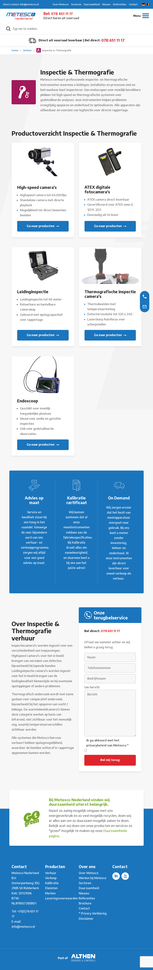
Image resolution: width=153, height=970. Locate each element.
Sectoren (76, 4)
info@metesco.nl (23, 926)
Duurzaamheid (92, 4)
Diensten (51, 888)
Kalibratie (52, 883)
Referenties (120, 4)
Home (15, 50)
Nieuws (106, 4)
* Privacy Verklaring (93, 913)
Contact (133, 4)
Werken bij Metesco (92, 878)
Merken (50, 893)
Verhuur (27, 50)
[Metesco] (21, 16)
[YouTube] (125, 876)
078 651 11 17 (62, 13)
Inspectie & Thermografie (56, 50)
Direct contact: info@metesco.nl (21, 4)
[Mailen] (144, 306)
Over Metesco (61, 4)
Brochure (85, 903)
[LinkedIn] (116, 876)
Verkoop (51, 878)
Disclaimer (86, 918)
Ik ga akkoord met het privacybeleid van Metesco (107, 742)
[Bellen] (144, 296)
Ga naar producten (41, 226)
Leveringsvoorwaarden (61, 898)
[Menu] (141, 16)
